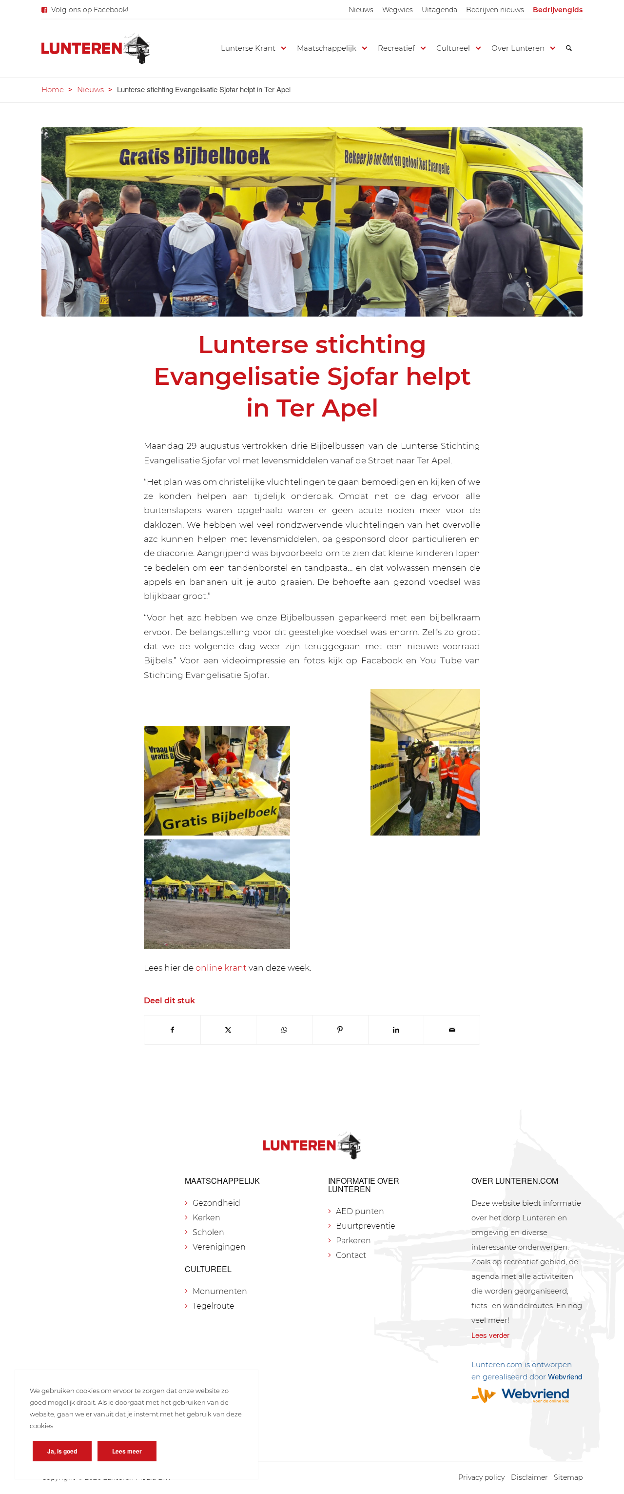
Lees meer (127, 1451)
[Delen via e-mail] (452, 1030)
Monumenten (220, 1291)
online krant (221, 967)
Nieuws (361, 9)
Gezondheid (216, 1203)
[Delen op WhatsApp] (284, 1030)
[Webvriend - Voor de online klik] (527, 1395)
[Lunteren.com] (95, 48)
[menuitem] (361, 10)
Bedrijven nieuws (495, 9)
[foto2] (312, 222)
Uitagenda (439, 9)
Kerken (206, 1217)
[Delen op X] (228, 1030)
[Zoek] (569, 48)
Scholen (208, 1232)
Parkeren (353, 1240)
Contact (351, 1255)
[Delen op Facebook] (172, 1030)
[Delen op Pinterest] (340, 1030)
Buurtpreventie (365, 1226)
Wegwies (397, 9)
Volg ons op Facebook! (90, 9)
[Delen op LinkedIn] (396, 1030)
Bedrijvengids (558, 9)
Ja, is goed (62, 1451)
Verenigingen (219, 1247)
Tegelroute (213, 1306)
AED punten (360, 1211)
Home (52, 89)
